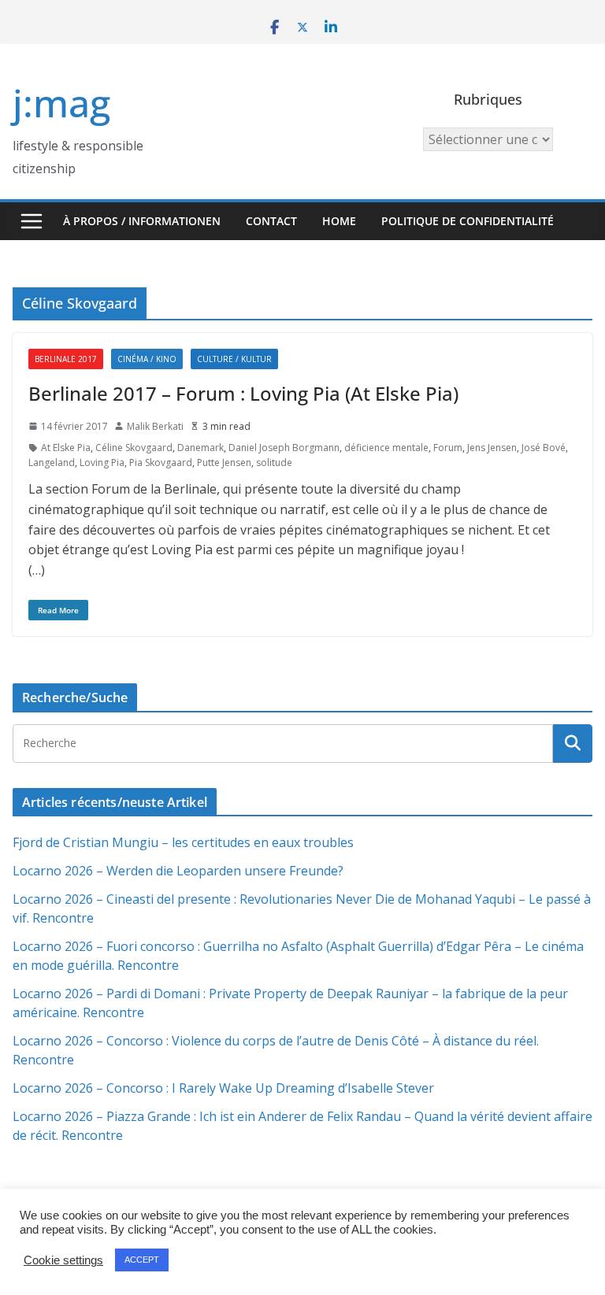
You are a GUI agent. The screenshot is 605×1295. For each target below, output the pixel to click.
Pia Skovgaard (160, 462)
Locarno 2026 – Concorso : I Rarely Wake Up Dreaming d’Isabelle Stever (223, 1088)
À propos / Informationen (142, 220)
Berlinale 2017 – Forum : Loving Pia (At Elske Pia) (243, 393)
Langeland (51, 462)
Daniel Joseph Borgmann (284, 447)
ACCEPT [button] (141, 1259)
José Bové (543, 447)
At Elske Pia (66, 447)
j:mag (61, 102)
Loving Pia (102, 462)
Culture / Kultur (234, 358)
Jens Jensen (492, 447)
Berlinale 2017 (66, 358)
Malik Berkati (155, 426)
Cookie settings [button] (63, 1260)
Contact (271, 220)
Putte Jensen (224, 462)
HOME (339, 220)
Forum (447, 447)
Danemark (200, 447)
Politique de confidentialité (467, 220)
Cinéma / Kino (146, 358)
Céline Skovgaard (134, 447)
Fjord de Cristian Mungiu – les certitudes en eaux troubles (183, 842)
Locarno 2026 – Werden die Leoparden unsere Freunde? (178, 870)
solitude (274, 462)
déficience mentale (386, 447)
